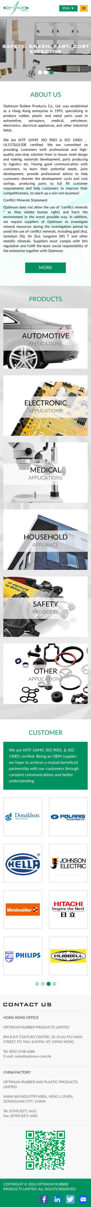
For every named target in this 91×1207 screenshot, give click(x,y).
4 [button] (54, 984)
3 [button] (51, 72)
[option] (45, 48)
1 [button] (40, 72)
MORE (45, 268)
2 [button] (45, 72)
